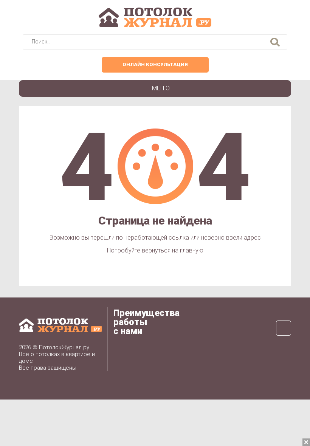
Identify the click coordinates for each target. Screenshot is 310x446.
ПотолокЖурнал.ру (64, 347)
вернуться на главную (172, 250)
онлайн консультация (155, 64)
